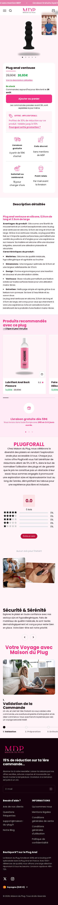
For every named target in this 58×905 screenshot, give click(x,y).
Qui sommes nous (42, 806)
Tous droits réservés (36, 896)
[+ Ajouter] (42, 374)
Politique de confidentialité (40, 840)
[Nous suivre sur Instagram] (13, 879)
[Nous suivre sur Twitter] (5, 879)
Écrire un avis (29, 536)
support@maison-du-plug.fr (13, 822)
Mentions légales (41, 812)
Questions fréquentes (9, 813)
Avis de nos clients (13, 806)
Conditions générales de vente (43, 819)
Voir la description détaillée (19, 80)
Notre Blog (9, 830)
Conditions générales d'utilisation (38, 830)
